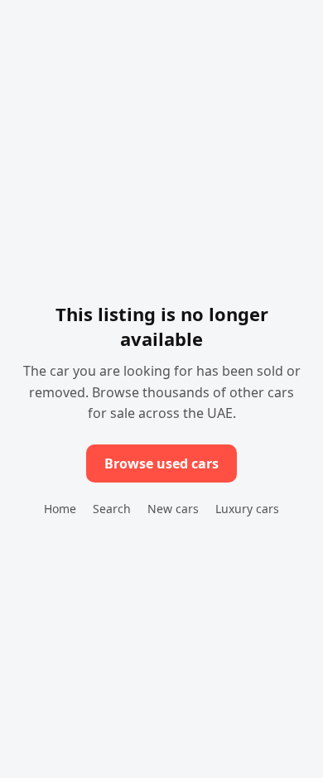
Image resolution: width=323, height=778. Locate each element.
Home (60, 508)
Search (112, 508)
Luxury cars (247, 508)
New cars (173, 508)
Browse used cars (161, 463)
